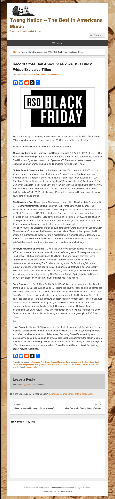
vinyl (65, 362)
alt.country (35, 362)
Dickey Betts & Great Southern (46, 364)
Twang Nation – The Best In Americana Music (56, 23)
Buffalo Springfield (26, 364)
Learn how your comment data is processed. (71, 393)
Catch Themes (66, 491)
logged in (26, 384)
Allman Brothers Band (85, 362)
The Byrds (86, 364)
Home (16, 52)
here (66, 140)
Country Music (56, 362)
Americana (45, 362)
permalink (32, 367)
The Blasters (76, 364)
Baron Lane (40, 74)
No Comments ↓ (54, 74)
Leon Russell (65, 364)
